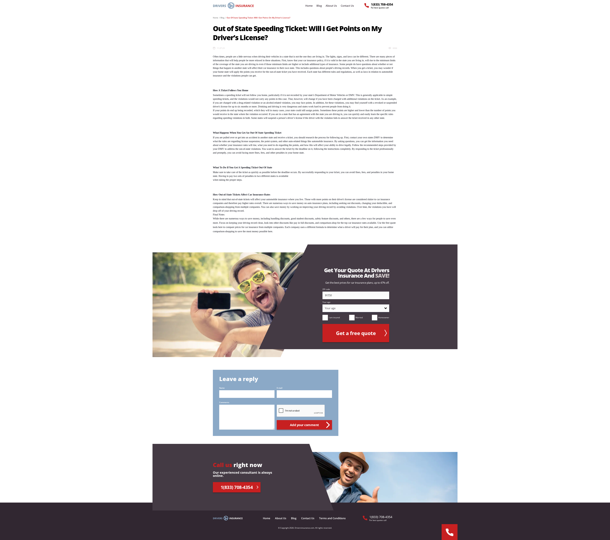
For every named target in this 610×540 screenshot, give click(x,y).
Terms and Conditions (332, 518)
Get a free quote (356, 333)
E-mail (279, 388)
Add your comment (304, 425)
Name (222, 388)
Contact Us (347, 5)
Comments (224, 402)
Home (309, 5)
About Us (331, 5)
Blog (319, 5)
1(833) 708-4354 (237, 487)
